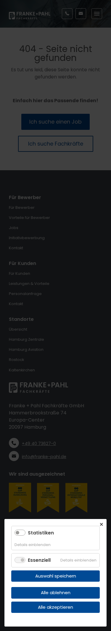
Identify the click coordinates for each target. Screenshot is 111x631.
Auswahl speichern (55, 576)
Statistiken (41, 532)
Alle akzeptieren (55, 607)
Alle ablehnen (55, 592)
